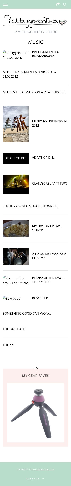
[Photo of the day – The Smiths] (16, 280)
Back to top (32, 478)
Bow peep (40, 298)
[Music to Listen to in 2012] (16, 124)
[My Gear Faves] (35, 412)
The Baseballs (14, 329)
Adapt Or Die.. (43, 157)
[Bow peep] (16, 298)
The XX (8, 345)
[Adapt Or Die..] (16, 158)
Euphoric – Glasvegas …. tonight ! (31, 206)
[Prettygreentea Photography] (16, 55)
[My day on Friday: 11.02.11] (16, 228)
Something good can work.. (27, 313)
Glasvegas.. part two (49, 183)
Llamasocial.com (44, 469)
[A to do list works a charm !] (16, 256)
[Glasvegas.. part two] (16, 184)
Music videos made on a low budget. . (34, 92)
